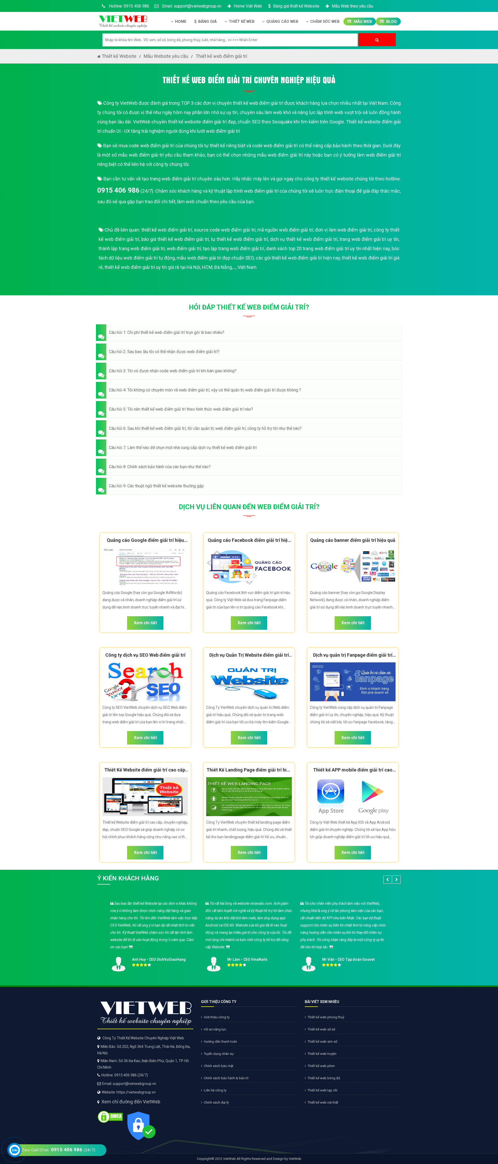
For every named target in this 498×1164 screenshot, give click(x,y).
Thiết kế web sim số (322, 1041)
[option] (249, 935)
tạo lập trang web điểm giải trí (233, 248)
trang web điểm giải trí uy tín (369, 239)
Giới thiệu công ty (217, 1017)
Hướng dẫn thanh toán (220, 1041)
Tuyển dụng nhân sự (219, 1054)
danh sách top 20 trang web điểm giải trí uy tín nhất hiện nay (328, 248)
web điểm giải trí (184, 248)
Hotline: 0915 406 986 (128, 6)
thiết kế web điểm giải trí (166, 230)
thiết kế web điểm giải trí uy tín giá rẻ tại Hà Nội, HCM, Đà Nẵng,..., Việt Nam (181, 267)
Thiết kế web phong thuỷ (326, 1017)
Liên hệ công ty (215, 1090)
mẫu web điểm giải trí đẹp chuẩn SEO (215, 258)
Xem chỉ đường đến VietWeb (130, 1101)
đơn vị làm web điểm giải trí (343, 230)
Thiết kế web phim (321, 1066)
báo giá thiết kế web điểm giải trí (175, 239)
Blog (391, 21)
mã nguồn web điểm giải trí (285, 230)
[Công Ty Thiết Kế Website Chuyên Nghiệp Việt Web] (122, 20)
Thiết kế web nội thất (323, 1102)
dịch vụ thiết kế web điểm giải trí (304, 239)
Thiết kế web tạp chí (322, 1090)
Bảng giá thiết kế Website (296, 6)
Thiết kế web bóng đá (324, 1078)
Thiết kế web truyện (322, 1054)
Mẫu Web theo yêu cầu (352, 6)
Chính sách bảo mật (218, 1066)
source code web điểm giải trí (224, 230)
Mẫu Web (362, 21)
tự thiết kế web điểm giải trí (239, 239)
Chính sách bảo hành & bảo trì (226, 1078)
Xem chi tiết (145, 622)
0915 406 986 (118, 190)
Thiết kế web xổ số (321, 1029)
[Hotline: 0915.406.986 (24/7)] (15, 1150)
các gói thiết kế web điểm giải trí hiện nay (298, 258)
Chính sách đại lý (216, 1102)
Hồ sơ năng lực (215, 1029)
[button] (249, 332)
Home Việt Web (248, 6)
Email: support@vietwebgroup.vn (191, 6)
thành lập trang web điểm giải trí (132, 248)
